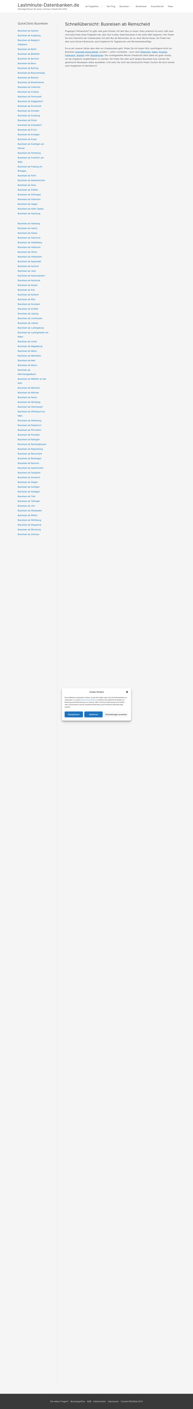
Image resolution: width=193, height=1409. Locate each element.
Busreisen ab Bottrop (28, 68)
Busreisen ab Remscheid (30, 453)
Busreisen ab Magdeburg (30, 346)
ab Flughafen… (92, 6)
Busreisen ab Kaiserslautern (31, 275)
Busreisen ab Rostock (28, 463)
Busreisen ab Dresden (28, 110)
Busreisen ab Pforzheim (29, 430)
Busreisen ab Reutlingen (29, 458)
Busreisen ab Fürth (27, 175)
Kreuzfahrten (157, 6)
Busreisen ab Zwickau (28, 534)
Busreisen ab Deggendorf (30, 101)
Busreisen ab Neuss (27, 397)
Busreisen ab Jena (27, 271)
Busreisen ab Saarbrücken (30, 468)
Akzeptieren (74, 714)
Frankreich (70, 55)
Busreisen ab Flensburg (29, 153)
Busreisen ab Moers (27, 365)
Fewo (170, 6)
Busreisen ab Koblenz (28, 294)
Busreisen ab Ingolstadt (29, 261)
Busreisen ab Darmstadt (29, 96)
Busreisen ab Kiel (26, 290)
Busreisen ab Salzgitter (29, 472)
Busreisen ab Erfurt (27, 129)
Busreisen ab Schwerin (29, 477)
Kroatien (163, 52)
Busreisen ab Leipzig (28, 313)
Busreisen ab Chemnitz (29, 87)
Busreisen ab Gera (27, 185)
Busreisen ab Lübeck (28, 323)
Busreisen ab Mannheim (29, 355)
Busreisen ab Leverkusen (30, 318)
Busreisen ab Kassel (27, 285)
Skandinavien (96, 55)
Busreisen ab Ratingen (29, 439)
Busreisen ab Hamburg (29, 213)
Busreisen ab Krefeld (28, 308)
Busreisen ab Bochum (28, 58)
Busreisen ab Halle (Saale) (31, 208)
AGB (89, 1401)
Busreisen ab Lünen (27, 341)
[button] (127, 692)
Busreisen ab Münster (28, 392)
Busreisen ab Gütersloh (29, 199)
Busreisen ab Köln (26, 299)
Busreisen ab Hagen (27, 204)
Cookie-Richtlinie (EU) (132, 1401)
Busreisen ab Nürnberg (29, 402)
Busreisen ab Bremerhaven (31, 82)
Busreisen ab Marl (26, 360)
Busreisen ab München (29, 387)
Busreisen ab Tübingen (29, 501)
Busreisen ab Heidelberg (30, 242)
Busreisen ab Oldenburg (29, 420)
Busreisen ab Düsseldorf (30, 125)
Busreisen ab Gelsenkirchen (31, 180)
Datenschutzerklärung (89, 700)
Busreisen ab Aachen (28, 30)
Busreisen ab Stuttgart (29, 491)
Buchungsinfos (78, 1401)
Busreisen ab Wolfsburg (29, 520)
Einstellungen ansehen (116, 714)
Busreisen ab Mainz (27, 351)
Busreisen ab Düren (27, 120)
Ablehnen (93, 714)
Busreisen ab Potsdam (29, 434)
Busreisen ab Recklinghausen (32, 444)
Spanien (80, 55)
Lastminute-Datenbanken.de (48, 5)
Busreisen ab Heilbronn (29, 247)
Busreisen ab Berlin (27, 49)
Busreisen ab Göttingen (29, 194)
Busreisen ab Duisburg (29, 115)
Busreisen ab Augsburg (29, 35)
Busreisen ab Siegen (28, 482)
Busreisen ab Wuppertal (29, 524)
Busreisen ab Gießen (28, 189)
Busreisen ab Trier (26, 496)
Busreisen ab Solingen (29, 487)
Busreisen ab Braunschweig (31, 73)
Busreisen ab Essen (27, 139)
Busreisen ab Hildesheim (30, 256)
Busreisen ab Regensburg (30, 449)
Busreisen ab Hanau (27, 233)
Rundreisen (141, 6)
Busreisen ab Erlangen (29, 134)
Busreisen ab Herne (27, 252)
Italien (155, 52)
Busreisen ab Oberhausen (30, 406)
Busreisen (124, 6)
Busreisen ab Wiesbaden (30, 510)
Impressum (113, 1401)
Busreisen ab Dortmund (29, 106)
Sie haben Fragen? (59, 1401)
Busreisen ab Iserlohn (28, 266)
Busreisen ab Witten (27, 515)
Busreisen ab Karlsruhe (29, 280)
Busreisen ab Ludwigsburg (31, 327)
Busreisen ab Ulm (26, 505)
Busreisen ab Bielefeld (29, 54)
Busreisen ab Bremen (28, 77)
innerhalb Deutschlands (86, 52)
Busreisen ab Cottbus (28, 91)
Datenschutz (99, 1401)
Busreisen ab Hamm (27, 228)
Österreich (145, 52)
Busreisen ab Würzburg (29, 529)
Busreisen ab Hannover (29, 237)
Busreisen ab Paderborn (29, 425)
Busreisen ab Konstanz (29, 304)
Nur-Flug (111, 6)
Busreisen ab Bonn (27, 63)
